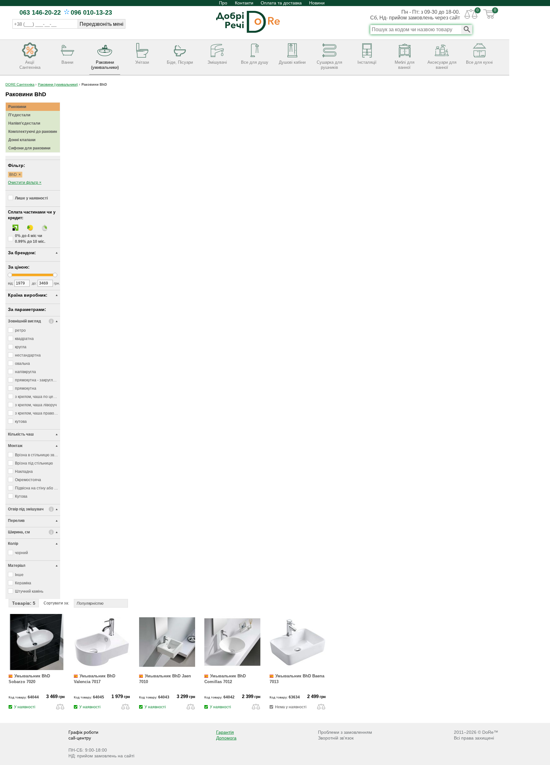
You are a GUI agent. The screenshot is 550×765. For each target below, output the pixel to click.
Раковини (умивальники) (105, 65)
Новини (317, 2)
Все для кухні (479, 62)
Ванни (67, 62)
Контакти (244, 2)
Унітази (142, 62)
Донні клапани (21, 140)
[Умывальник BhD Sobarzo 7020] (37, 669)
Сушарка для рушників (329, 65)
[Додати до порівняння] (60, 706)
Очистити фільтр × (24, 182)
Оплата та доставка (281, 2)
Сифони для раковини (29, 148)
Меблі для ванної (404, 65)
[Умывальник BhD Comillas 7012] (232, 669)
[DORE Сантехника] (248, 33)
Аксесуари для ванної (441, 65)
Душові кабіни (292, 62)
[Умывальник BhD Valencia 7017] (102, 669)
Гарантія (225, 732)
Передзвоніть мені (101, 24)
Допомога (226, 737)
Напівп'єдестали (24, 123)
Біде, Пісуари (180, 62)
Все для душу (254, 62)
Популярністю (90, 603)
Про (224, 2)
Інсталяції (367, 62)
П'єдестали (19, 115)
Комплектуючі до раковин (32, 131)
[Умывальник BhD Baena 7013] (298, 669)
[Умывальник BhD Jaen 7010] (167, 669)
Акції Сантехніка (29, 65)
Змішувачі (217, 62)
